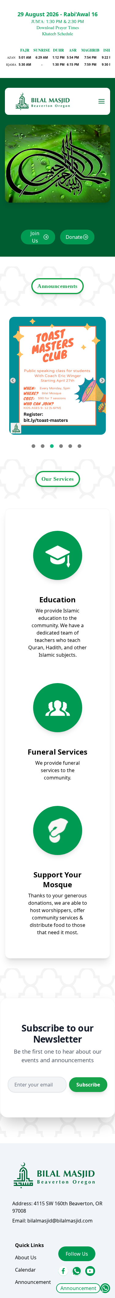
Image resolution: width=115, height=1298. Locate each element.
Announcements (57, 286)
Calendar (25, 1269)
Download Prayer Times (57, 27)
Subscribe (88, 1084)
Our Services (57, 479)
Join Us (34, 237)
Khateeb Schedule (57, 34)
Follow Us (77, 1253)
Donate (74, 237)
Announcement (78, 1288)
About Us (25, 1257)
